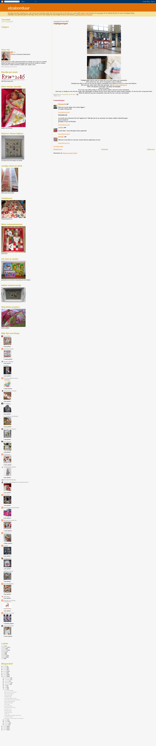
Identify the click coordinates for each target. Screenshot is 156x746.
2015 (5, 673)
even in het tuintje (8, 690)
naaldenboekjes (8, 712)
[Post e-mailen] (77, 94)
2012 (5, 726)
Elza (14, 52)
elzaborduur (18, 8)
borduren (4, 647)
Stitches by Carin (9, 613)
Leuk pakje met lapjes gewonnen (12, 715)
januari (6, 724)
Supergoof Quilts (9, 626)
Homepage (104, 149)
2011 (5, 728)
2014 (5, 674)
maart (6, 721)
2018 (5, 668)
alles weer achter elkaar (10, 692)
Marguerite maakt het (10, 520)
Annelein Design (8, 349)
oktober (7, 681)
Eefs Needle (7, 441)
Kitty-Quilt (7, 495)
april (6, 720)
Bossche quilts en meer (11, 378)
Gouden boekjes (8, 716)
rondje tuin (7, 713)
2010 (5, 729)
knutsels (3, 655)
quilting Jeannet (8, 571)
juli (5, 685)
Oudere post (151, 149)
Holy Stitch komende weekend (12, 699)
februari (7, 723)
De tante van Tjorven (10, 429)
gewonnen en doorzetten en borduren (14, 718)
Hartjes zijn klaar (8, 702)
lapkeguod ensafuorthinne (11, 507)
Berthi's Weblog (8, 361)
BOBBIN (6, 365)
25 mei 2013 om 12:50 (64, 112)
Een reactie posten (58, 146)
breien (3, 648)
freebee (3, 651)
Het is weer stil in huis (9, 707)
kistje (2, 654)
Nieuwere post (57, 149)
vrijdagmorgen (8, 696)
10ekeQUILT (7, 336)
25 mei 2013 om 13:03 (64, 124)
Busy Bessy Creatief (10, 391)
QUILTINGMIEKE (8, 584)
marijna (61, 127)
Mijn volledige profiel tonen (9, 67)
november (7, 679)
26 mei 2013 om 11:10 (64, 143)
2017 (5, 669)
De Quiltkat (7, 403)
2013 (5, 676)
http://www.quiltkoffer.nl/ (119, 85)
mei (6, 689)
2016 (5, 671)
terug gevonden (8, 706)
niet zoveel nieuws (9, 693)
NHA (2, 646)
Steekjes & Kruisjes (10, 600)
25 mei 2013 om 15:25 (64, 134)
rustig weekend (8, 695)
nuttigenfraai (7, 558)
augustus (7, 684)
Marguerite (62, 104)
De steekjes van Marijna (11, 416)
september (7, 682)
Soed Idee (7, 596)
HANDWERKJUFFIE (10, 467)
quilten (59, 95)
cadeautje (4, 650)
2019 (5, 666)
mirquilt (6, 545)
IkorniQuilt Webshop (10, 479)
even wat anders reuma (10, 698)
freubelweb (7, 454)
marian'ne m (7, 533)
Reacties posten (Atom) (70, 153)
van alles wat (7, 709)
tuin (2, 658)
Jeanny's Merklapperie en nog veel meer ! (16, 482)
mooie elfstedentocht (9, 701)
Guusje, (61, 136)
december (7, 678)
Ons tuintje (7, 704)
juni (6, 687)
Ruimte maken (8, 710)
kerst (2, 653)
